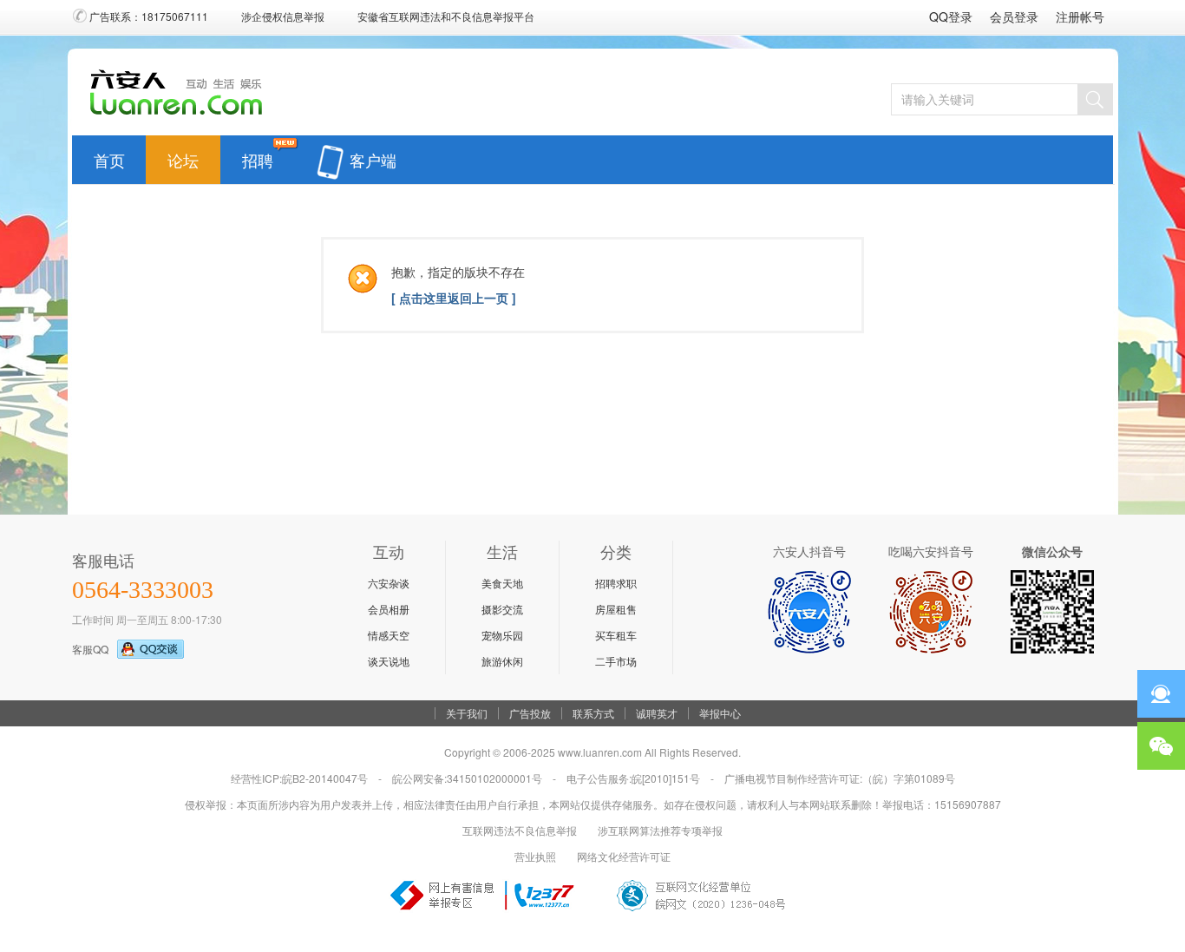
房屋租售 (616, 608)
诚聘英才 (657, 713)
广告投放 (530, 713)
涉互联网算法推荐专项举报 (660, 830)
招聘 (257, 156)
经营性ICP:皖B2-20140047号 (299, 778)
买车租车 (616, 634)
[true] (1094, 99)
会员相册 (388, 608)
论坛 (183, 156)
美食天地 (502, 582)
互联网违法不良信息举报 (519, 830)
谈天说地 (388, 660)
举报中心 (720, 713)
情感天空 (388, 634)
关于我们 (467, 713)
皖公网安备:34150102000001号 (467, 778)
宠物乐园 (502, 634)
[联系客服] (1161, 694)
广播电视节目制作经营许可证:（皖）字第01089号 (839, 778)
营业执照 (535, 856)
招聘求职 (616, 582)
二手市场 (616, 660)
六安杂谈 (388, 582)
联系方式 (593, 713)
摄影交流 (502, 608)
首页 (109, 156)
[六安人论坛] (180, 113)
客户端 (373, 156)
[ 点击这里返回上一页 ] (453, 297)
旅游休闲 (502, 660)
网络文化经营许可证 (624, 856)
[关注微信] (1161, 746)
